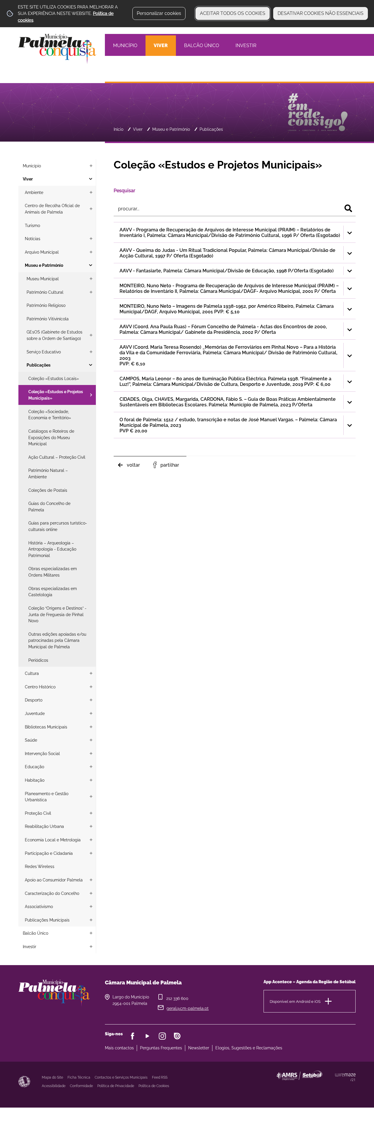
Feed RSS (159, 1077)
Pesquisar (124, 190)
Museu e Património (171, 129)
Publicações (211, 129)
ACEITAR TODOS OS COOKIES (232, 13)
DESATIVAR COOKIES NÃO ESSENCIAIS (320, 13)
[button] (235, 232)
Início (118, 129)
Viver (138, 129)
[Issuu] (177, 1036)
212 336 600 (177, 998)
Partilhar (169, 465)
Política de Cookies (153, 1086)
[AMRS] (331, 1087)
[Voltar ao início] (57, 48)
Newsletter (198, 1048)
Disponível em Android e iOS (295, 1001)
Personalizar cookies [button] (159, 13)
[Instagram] (162, 1036)
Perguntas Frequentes (161, 1048)
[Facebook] (132, 1036)
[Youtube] (147, 1036)
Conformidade (81, 1086)
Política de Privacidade (115, 1086)
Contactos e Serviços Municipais (121, 1077)
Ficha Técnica (78, 1077)
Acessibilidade (24, 1081)
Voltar (133, 465)
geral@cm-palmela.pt (188, 1008)
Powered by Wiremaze (345, 1077)
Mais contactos (119, 1048)
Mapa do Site (52, 1077)
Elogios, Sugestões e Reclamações (248, 1048)
